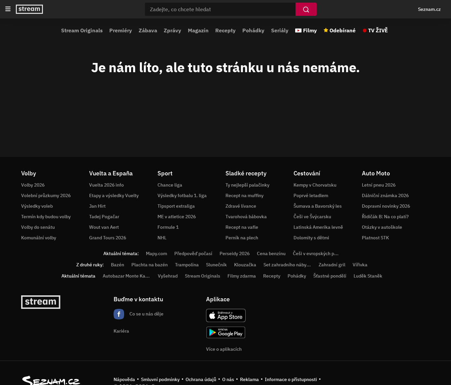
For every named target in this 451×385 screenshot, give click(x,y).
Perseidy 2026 (235, 253)
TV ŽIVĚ (378, 30)
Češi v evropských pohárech (322, 253)
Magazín (198, 30)
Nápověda (124, 379)
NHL (161, 238)
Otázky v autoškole (382, 227)
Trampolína (187, 265)
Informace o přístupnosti (291, 379)
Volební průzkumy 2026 (46, 195)
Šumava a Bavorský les (318, 206)
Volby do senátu (38, 227)
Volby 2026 (33, 185)
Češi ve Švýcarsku (312, 217)
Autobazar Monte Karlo (127, 276)
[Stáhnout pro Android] (226, 332)
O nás (228, 379)
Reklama (249, 379)
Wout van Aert (104, 227)
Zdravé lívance (241, 206)
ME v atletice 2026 (176, 217)
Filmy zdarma (241, 276)
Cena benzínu (271, 253)
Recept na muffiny (244, 195)
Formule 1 (168, 227)
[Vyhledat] (306, 9)
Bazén (117, 265)
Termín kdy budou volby (46, 217)
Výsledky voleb (37, 206)
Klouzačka (245, 265)
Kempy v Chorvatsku (315, 185)
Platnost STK (375, 238)
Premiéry (120, 30)
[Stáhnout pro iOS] (226, 315)
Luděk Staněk (368, 276)
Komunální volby (38, 238)
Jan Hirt (97, 206)
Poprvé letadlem (311, 195)
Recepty (225, 30)
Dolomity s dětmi (311, 238)
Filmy (310, 30)
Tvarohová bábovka (246, 217)
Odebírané (343, 30)
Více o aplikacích (224, 349)
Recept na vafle (242, 227)
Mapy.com (156, 253)
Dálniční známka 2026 (385, 195)
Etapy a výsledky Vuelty (114, 195)
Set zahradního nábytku (288, 265)
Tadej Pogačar (104, 217)
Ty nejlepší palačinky (247, 185)
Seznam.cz (429, 9)
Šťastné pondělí (329, 276)
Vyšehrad (168, 276)
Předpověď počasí (193, 253)
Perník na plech (242, 238)
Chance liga (169, 185)
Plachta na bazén (149, 265)
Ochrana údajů (201, 379)
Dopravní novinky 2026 (386, 206)
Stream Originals (82, 30)
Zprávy (172, 30)
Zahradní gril (332, 265)
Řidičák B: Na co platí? (385, 217)
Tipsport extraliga (176, 206)
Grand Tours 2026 (107, 238)
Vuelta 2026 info (106, 185)
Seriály (280, 30)
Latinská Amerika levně (318, 227)
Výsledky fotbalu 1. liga (182, 195)
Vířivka (360, 265)
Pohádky (253, 30)
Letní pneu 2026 (379, 185)
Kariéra (121, 331)
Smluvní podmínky (160, 379)
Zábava (148, 30)
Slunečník (216, 265)
